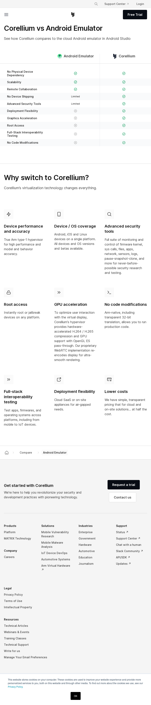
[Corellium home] (6, 452)
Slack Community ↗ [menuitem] (129, 551)
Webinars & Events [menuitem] (16, 632)
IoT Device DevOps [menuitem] (54, 553)
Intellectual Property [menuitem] (18, 607)
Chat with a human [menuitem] (128, 544)
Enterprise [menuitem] (86, 532)
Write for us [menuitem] (12, 651)
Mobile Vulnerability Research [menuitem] (55, 534)
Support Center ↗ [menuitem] (128, 538)
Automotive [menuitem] (87, 551)
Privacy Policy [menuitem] (13, 594)
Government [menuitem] (87, 538)
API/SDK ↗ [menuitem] (123, 557)
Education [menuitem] (85, 557)
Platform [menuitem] (10, 532)
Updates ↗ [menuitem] (123, 563)
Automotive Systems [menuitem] (55, 559)
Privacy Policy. (15, 686)
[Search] (96, 3)
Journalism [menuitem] (86, 563)
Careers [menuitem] (9, 557)
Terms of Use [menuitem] (13, 601)
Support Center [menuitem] (114, 4)
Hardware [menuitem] (85, 544)
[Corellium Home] (72, 14)
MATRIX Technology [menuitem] (17, 538)
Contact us (122, 497)
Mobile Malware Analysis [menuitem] (52, 544)
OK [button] (75, 696)
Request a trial (123, 485)
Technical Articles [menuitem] (16, 625)
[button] (13, 14)
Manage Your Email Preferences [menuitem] (25, 657)
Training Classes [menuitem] (15, 638)
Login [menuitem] (140, 4)
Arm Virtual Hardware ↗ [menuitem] (55, 567)
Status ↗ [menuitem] (122, 532)
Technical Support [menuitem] (16, 644)
